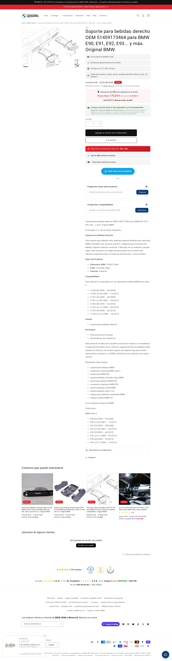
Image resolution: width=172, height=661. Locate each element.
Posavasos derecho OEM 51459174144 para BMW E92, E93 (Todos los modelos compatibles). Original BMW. (100, 509)
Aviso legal (128, 655)
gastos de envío (109, 86)
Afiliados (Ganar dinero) (110, 606)
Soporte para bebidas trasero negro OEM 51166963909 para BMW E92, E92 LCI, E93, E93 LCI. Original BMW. (69, 509)
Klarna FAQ (54, 606)
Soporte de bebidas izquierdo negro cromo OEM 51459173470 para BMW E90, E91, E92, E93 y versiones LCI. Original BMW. (37, 509)
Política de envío (116, 655)
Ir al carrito (111, 140)
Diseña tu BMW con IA (76, 610)
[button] (55, 15)
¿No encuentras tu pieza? (78, 602)
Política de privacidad (85, 655)
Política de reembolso (68, 655)
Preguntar (142, 192)
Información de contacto (142, 655)
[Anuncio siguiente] (149, 7)
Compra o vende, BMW (96, 610)
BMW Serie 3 (31, 23)
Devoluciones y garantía (113, 598)
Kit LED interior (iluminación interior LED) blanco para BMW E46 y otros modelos (134, 508)
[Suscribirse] (61, 624)
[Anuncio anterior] (22, 7)
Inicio (24, 23)
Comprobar (142, 210)
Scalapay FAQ (66, 606)
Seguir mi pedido (71, 598)
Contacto (94, 602)
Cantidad (88, 119)
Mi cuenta (51, 598)
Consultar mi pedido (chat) (91, 598)
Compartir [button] (92, 457)
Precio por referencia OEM (56, 602)
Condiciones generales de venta (86, 606)
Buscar (60, 598)
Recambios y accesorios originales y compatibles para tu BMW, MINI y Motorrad (71, 653)
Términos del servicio (102, 655)
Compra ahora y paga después (113, 602)
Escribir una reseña (86, 545)
